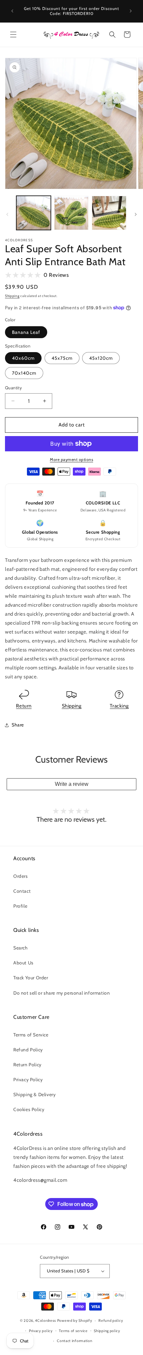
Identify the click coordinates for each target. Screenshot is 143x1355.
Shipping (12, 296)
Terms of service (73, 1330)
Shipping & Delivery (34, 1094)
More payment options (71, 459)
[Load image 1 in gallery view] (33, 213)
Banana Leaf (26, 332)
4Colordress (45, 1320)
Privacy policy (41, 1330)
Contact (22, 891)
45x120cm (101, 358)
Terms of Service (31, 1035)
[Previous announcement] (12, 11)
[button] (13, 34)
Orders (20, 876)
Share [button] (18, 725)
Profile (20, 906)
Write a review (71, 784)
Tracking (119, 706)
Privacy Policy (28, 1080)
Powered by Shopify (74, 1320)
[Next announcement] (130, 11)
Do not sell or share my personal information (61, 993)
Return (24, 706)
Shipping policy (107, 1330)
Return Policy (27, 1065)
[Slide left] (7, 214)
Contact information (74, 1340)
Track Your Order (30, 978)
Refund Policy (28, 1050)
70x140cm (24, 373)
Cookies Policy (28, 1109)
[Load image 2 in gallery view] (71, 213)
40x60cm (23, 358)
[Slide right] (135, 214)
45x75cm (62, 358)
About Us (23, 963)
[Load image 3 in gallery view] (109, 213)
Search (20, 948)
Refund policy (110, 1320)
